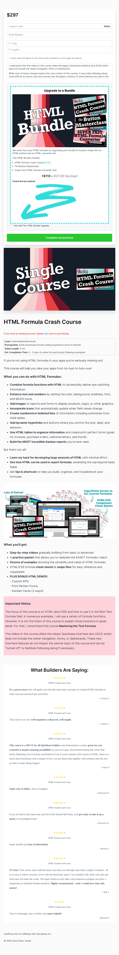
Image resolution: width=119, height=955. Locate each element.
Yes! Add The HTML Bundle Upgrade (31, 225)
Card (14, 43)
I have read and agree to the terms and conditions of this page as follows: (46, 58)
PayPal (15, 49)
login (46, 333)
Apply (107, 26)
